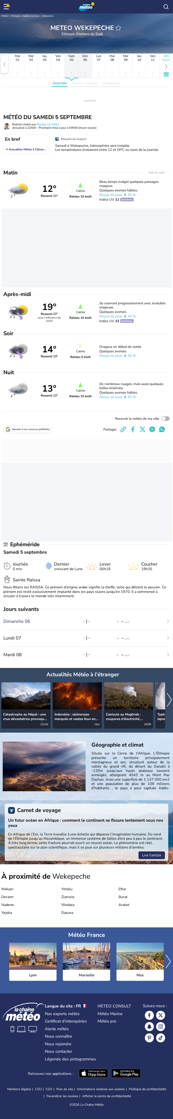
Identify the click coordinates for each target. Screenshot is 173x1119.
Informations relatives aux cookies (101, 1089)
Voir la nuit (156, 172)
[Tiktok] (160, 1037)
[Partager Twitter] (143, 429)
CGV (49, 1089)
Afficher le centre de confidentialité (106, 1096)
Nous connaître (58, 1036)
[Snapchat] (149, 1026)
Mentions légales (19, 1089)
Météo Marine (110, 1013)
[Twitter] (160, 1015)
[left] (4, 64)
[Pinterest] (149, 1037)
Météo (4, 16)
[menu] (7, 6)
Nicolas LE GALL (48, 124)
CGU (38, 1089)
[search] (166, 6)
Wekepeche (47, 16)
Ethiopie (15, 16)
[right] (169, 700)
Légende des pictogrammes (70, 1059)
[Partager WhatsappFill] (162, 429)
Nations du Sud (31, 16)
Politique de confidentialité (147, 1089)
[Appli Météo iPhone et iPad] (93, 1074)
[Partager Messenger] (152, 429)
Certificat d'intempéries (66, 1021)
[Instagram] (160, 1026)
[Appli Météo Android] (126, 1074)
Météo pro (107, 1021)
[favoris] (118, 28)
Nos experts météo (62, 1013)
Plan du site (64, 1089)
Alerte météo (57, 1029)
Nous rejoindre (58, 1044)
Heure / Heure (84, 83)
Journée (60, 83)
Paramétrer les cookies (62, 1096)
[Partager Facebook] (133, 429)
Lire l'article (151, 855)
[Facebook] (149, 1015)
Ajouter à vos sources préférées (31, 429)
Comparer (111, 83)
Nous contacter (58, 1051)
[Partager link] (123, 429)
